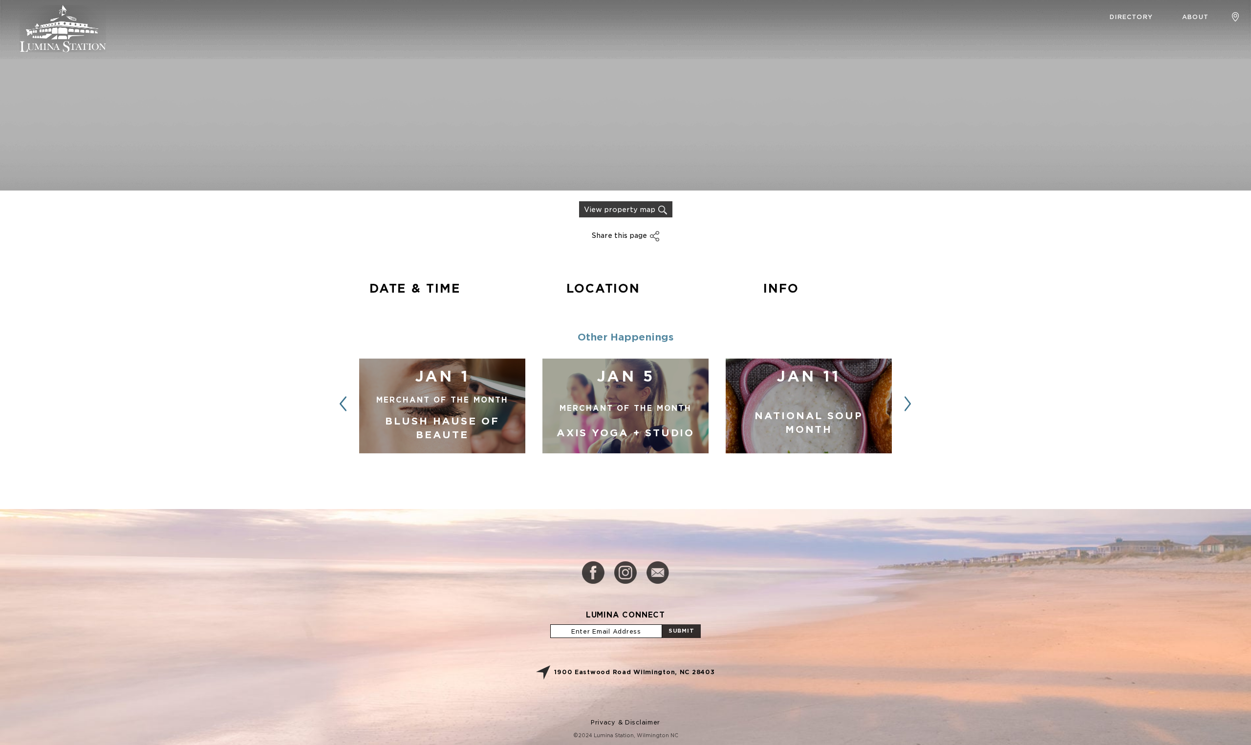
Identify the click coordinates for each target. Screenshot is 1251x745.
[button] (908, 404)
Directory (1131, 17)
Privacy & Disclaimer (625, 722)
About (1195, 17)
